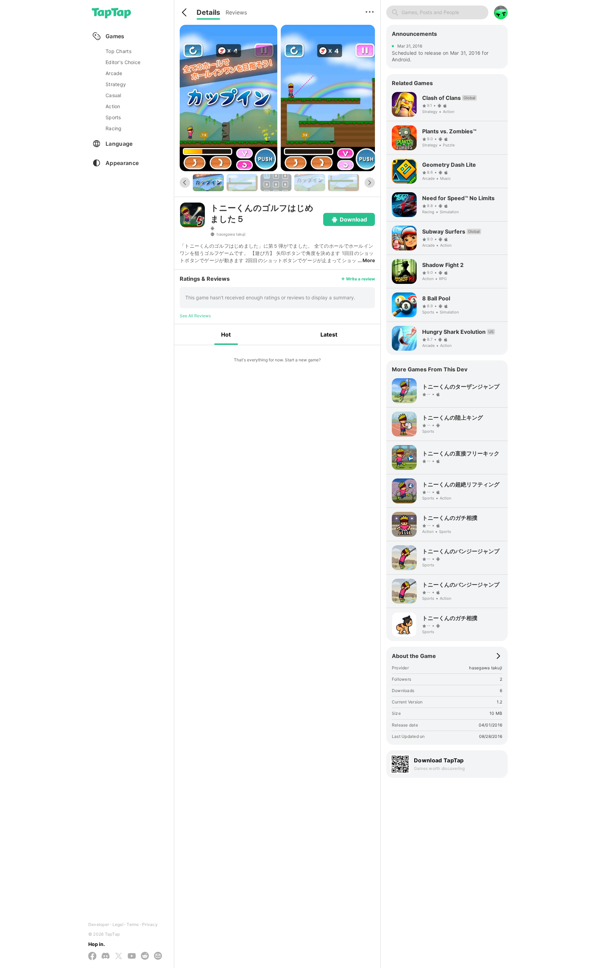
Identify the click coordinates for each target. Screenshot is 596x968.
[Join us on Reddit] (145, 956)
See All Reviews (195, 315)
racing (114, 128)
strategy (116, 84)
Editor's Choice (123, 62)
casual (113, 95)
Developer (98, 924)
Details (208, 12)
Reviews (236, 12)
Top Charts (118, 51)
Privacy (150, 924)
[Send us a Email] (158, 956)
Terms (133, 924)
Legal (117, 924)
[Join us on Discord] (105, 956)
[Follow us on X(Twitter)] (119, 956)
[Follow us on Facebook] (92, 956)
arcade (114, 73)
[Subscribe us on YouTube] (132, 956)
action (113, 106)
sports (113, 117)
